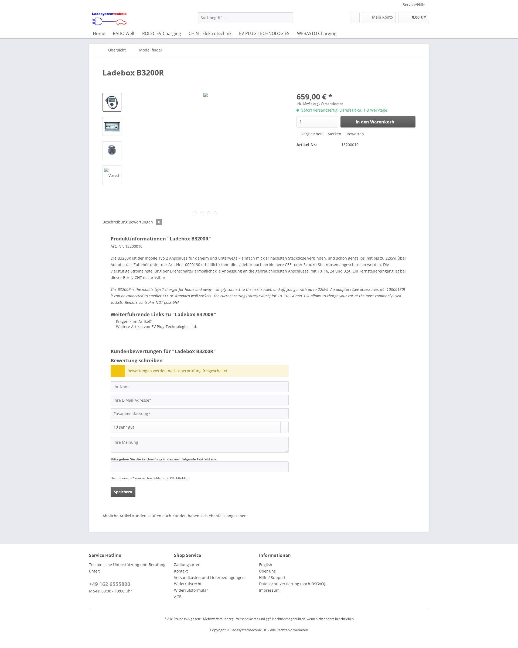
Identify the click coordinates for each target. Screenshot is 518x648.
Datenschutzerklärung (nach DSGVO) (292, 583)
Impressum (269, 590)
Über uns (267, 571)
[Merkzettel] (355, 17)
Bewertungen (144, 222)
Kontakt (181, 571)
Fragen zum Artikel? (133, 321)
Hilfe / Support (272, 577)
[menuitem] (245, 20)
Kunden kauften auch (151, 515)
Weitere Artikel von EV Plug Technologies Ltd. (156, 326)
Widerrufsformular (191, 590)
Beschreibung (115, 222)
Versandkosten (247, 618)
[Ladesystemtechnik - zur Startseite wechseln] (109, 19)
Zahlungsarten (187, 564)
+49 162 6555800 (109, 584)
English (265, 564)
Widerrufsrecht (188, 583)
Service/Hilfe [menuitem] (414, 4)
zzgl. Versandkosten (328, 103)
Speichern (123, 491)
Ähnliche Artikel (117, 515)
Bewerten (355, 133)
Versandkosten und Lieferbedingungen (209, 577)
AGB (178, 596)
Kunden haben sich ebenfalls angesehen (209, 515)
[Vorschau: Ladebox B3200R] (112, 102)
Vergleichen (311, 133)
